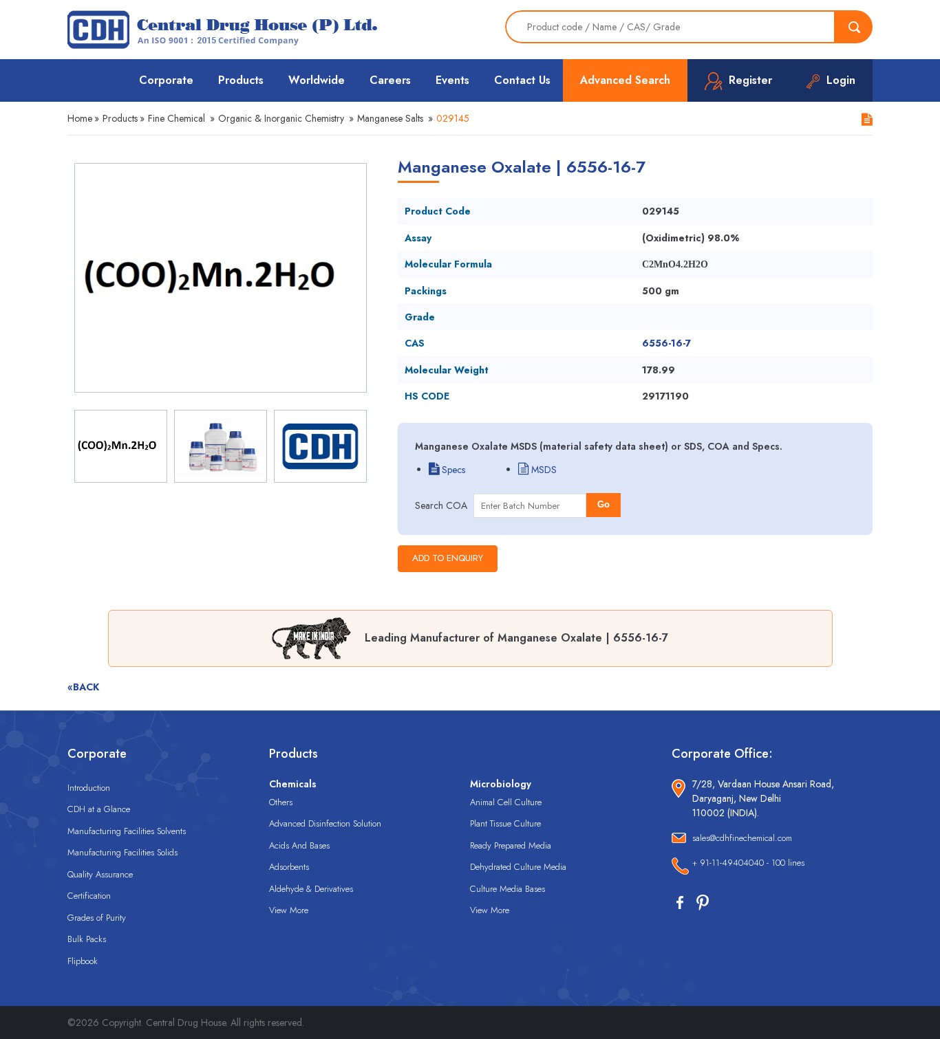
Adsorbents (289, 866)
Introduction (88, 787)
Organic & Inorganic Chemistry (281, 118)
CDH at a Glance (98, 809)
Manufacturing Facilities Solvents (126, 831)
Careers (390, 80)
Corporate (166, 80)
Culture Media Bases (507, 888)
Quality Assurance (100, 874)
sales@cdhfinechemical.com (742, 837)
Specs (452, 470)
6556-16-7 (666, 343)
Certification (89, 895)
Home (79, 118)
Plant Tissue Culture (505, 823)
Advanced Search (625, 80)
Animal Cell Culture (506, 802)
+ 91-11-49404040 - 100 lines (748, 862)
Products (241, 80)
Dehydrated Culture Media (518, 866)
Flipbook (82, 960)
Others (280, 802)
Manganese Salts (390, 118)
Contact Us (522, 80)
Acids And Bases (299, 845)
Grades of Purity (96, 917)
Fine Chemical (176, 118)
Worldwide (316, 80)
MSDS (542, 470)
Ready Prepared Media (510, 845)
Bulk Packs (86, 938)
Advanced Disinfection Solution (325, 823)
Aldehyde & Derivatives (311, 888)
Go (603, 504)
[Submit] (854, 26)
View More (288, 910)
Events (452, 80)
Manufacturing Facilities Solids (122, 852)
